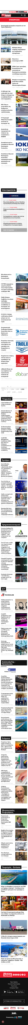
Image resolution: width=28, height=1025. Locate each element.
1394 (12, 389)
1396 (22, 389)
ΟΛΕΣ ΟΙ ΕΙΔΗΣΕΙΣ (8, 230)
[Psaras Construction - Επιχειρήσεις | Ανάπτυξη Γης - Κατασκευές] (10, 671)
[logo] (13, 12)
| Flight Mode (12, 200)
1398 (14, 392)
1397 (9, 392)
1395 (17, 389)
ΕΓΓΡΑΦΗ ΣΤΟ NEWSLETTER (13, 1001)
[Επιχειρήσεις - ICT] (7, 596)
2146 (20, 392)
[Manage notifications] (3, 1022)
